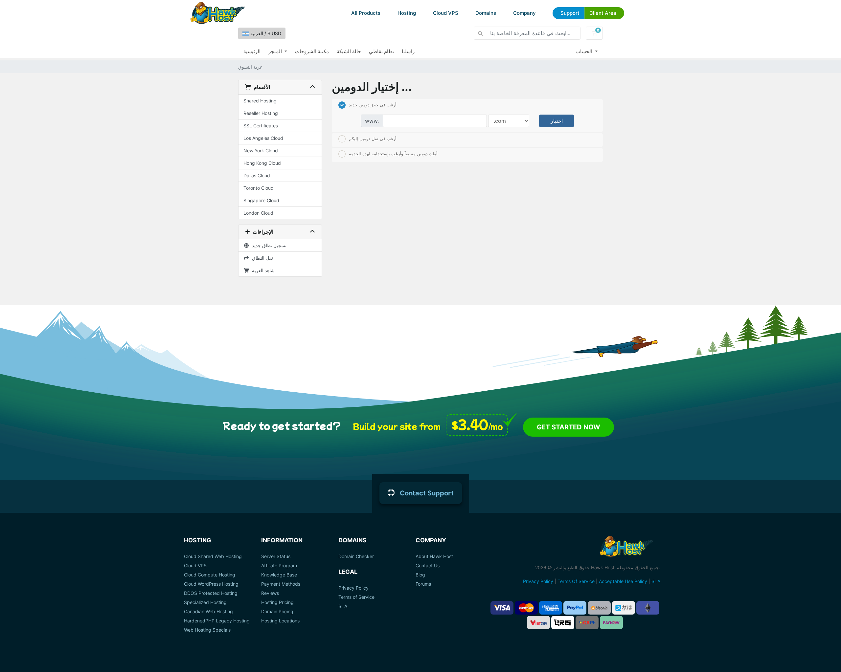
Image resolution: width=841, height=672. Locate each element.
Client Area (602, 13)
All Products (365, 13)
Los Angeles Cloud (263, 138)
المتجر (275, 51)
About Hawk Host (434, 556)
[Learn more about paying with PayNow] (611, 622)
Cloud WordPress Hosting (211, 584)
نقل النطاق (261, 258)
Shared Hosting (260, 100)
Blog (420, 575)
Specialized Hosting (205, 602)
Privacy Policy (353, 588)
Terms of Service (356, 597)
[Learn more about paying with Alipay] (623, 608)
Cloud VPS (445, 13)
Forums (423, 584)
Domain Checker (356, 556)
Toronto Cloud (258, 188)
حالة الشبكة (349, 51)
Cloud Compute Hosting (209, 575)
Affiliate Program (279, 565)
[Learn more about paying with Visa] (501, 608)
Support (570, 13)
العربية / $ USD (265, 33)
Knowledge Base (279, 575)
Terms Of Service (576, 581)
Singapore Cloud (261, 200)
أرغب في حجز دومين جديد (373, 104)
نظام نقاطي (381, 51)
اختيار (557, 121)
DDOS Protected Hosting (211, 593)
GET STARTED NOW (568, 427)
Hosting (407, 13)
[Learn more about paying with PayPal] (574, 608)
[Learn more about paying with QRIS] (562, 622)
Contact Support (427, 493)
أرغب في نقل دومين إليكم (373, 138)
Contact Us (428, 565)
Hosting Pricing (277, 602)
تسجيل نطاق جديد (267, 245)
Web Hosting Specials (207, 630)
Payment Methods (280, 584)
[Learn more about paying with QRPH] (587, 622)
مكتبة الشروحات (312, 51)
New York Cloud (260, 150)
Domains (485, 13)
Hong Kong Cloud (262, 163)
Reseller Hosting (260, 113)
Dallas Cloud (256, 175)
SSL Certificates (260, 125)
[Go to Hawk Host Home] (218, 13)
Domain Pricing (277, 611)
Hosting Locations (280, 620)
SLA (342, 606)
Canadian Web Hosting (208, 611)
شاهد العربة (262, 270)
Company (524, 13)
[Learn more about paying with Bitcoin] (599, 608)
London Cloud (258, 213)
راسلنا (408, 51)
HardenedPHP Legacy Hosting (217, 620)
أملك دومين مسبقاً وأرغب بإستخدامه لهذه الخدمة (393, 153)
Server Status (275, 556)
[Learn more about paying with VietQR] (538, 622)
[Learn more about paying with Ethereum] (647, 608)
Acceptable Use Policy (623, 581)
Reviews (270, 593)
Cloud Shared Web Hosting (213, 556)
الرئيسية (252, 51)
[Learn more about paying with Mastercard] (526, 608)
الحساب (585, 51)
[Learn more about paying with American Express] (550, 608)
